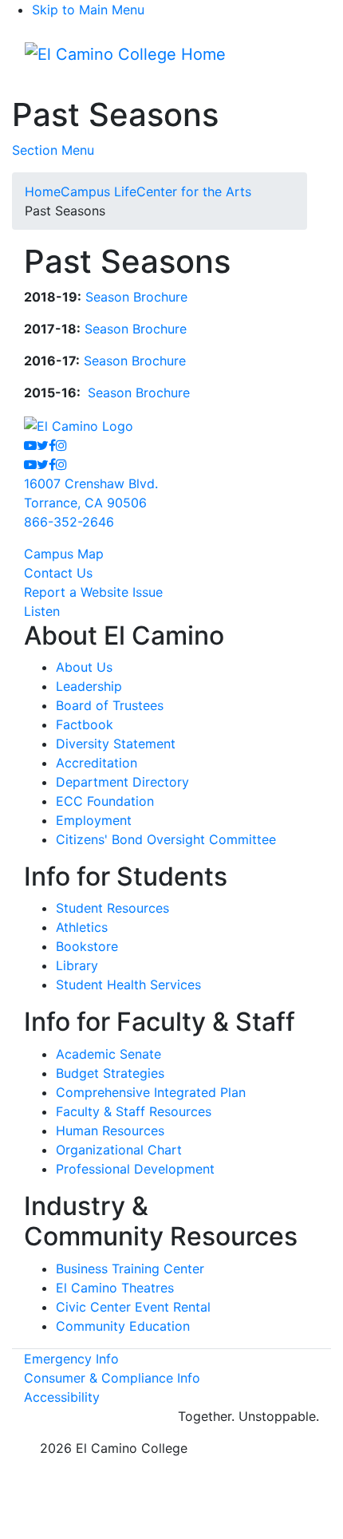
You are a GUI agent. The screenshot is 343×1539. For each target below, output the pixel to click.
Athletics (82, 927)
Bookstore (87, 946)
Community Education (123, 1326)
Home (43, 191)
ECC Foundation (105, 801)
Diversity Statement (115, 744)
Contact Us (58, 573)
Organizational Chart (119, 1150)
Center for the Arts (193, 191)
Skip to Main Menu (88, 10)
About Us (84, 667)
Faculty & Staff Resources (133, 1111)
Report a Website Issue (93, 592)
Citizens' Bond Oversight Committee (166, 839)
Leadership (89, 686)
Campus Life (98, 191)
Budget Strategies (110, 1073)
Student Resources (112, 908)
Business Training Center (130, 1269)
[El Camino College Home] (125, 54)
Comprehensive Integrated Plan (151, 1092)
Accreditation (96, 763)
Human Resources (110, 1130)
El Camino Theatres (115, 1288)
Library (77, 965)
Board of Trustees (110, 705)
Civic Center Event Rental (133, 1307)
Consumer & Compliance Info (112, 1378)
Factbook (84, 724)
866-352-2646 (69, 522)
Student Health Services (128, 984)
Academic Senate (108, 1054)
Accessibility (62, 1397)
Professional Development (135, 1169)
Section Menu (53, 150)
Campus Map (64, 554)
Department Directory (122, 782)
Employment (94, 820)
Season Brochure (136, 297)
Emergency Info (71, 1359)
